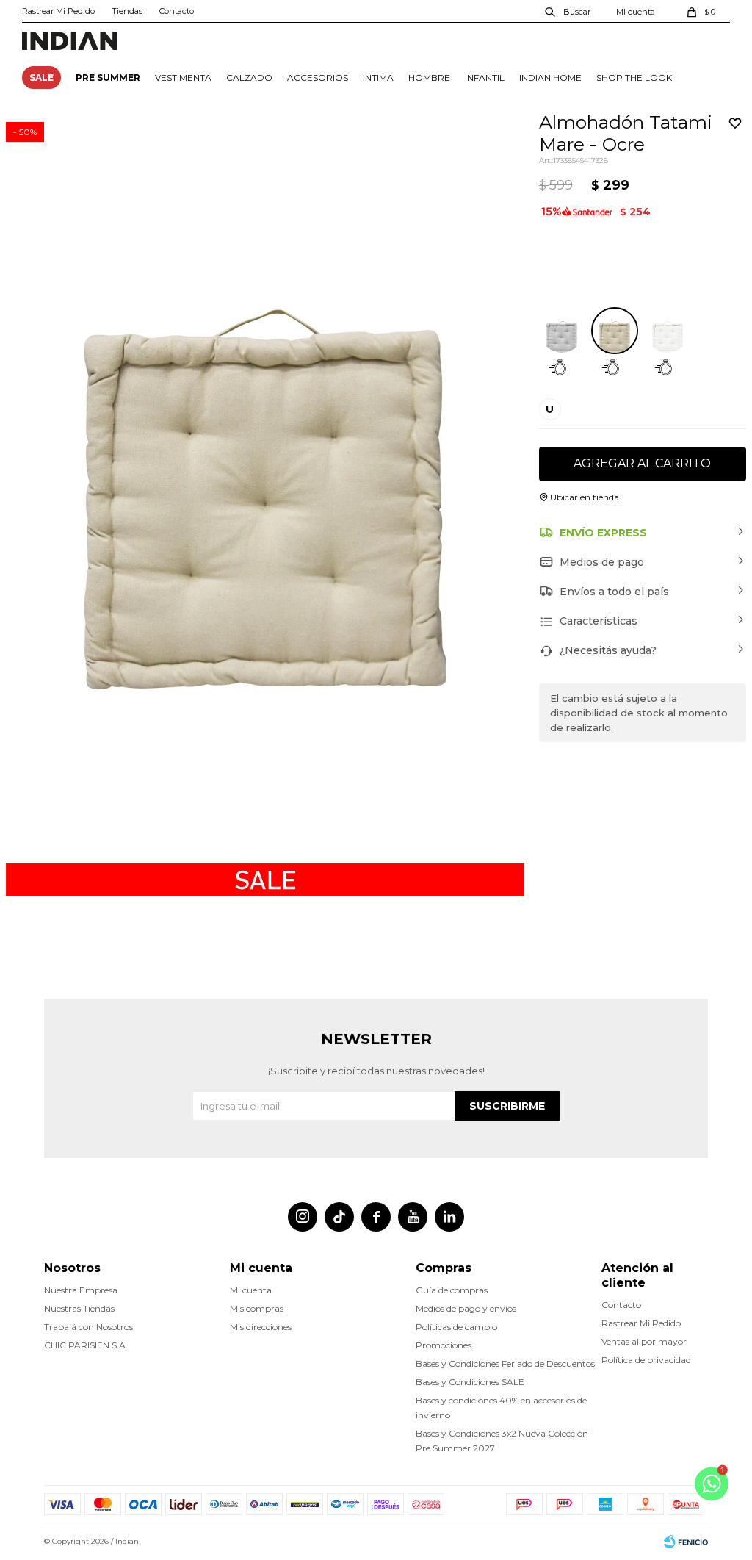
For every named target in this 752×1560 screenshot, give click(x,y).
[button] (568, 11)
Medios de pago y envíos (466, 1308)
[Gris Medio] (561, 330)
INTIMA (378, 77)
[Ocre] (614, 330)
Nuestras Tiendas (79, 1308)
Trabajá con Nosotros (88, 1326)
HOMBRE (429, 77)
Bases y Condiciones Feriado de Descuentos (505, 1363)
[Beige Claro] (667, 330)
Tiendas (127, 11)
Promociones (443, 1345)
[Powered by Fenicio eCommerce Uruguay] (686, 1542)
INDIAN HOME (550, 77)
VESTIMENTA (183, 77)
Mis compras (256, 1308)
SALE (41, 77)
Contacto (176, 11)
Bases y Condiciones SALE (470, 1381)
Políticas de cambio (456, 1326)
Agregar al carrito (642, 463)
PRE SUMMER (108, 77)
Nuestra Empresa (81, 1289)
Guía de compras (452, 1289)
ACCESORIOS (317, 77)
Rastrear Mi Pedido (58, 11)
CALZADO (249, 77)
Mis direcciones (261, 1326)
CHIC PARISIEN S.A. (86, 1345)
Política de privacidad (646, 1359)
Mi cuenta (251, 1289)
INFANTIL (485, 77)
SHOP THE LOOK (634, 77)
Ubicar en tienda (584, 497)
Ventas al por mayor (644, 1341)
